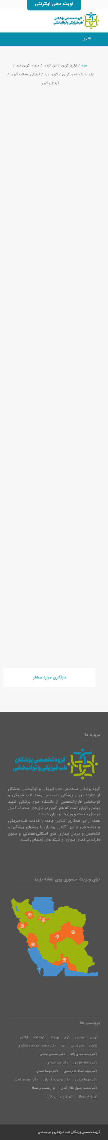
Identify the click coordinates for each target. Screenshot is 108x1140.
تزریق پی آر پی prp (59, 1096)
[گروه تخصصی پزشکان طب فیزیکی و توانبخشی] (63, 20)
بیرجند (54, 1037)
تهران (93, 1037)
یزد (63, 1045)
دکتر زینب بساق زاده (83, 1054)
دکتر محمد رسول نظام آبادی (79, 1088)
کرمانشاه (39, 1037)
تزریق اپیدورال (87, 1096)
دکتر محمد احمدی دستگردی (37, 1045)
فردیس (79, 1037)
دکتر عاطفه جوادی (85, 1062)
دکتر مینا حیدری (57, 1062)
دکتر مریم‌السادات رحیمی (80, 1071)
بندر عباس (77, 1045)
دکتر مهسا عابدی (47, 1071)
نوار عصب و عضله (43, 1088)
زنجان (93, 1045)
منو (84, 39)
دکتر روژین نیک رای (57, 1079)
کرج (67, 1037)
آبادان (24, 1037)
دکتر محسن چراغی (52, 1054)
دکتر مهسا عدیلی (86, 1079)
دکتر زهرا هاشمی (26, 1079)
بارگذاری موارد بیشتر (49, 677)
